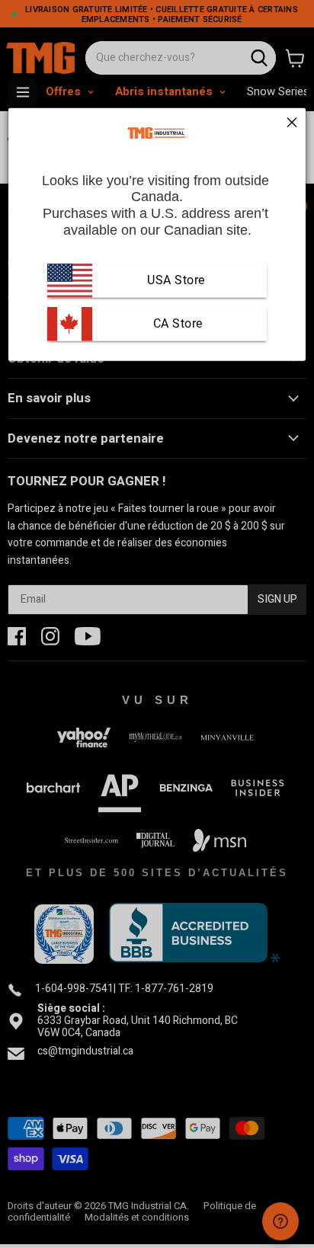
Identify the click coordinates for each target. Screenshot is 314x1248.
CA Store (176, 323)
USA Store (176, 280)
